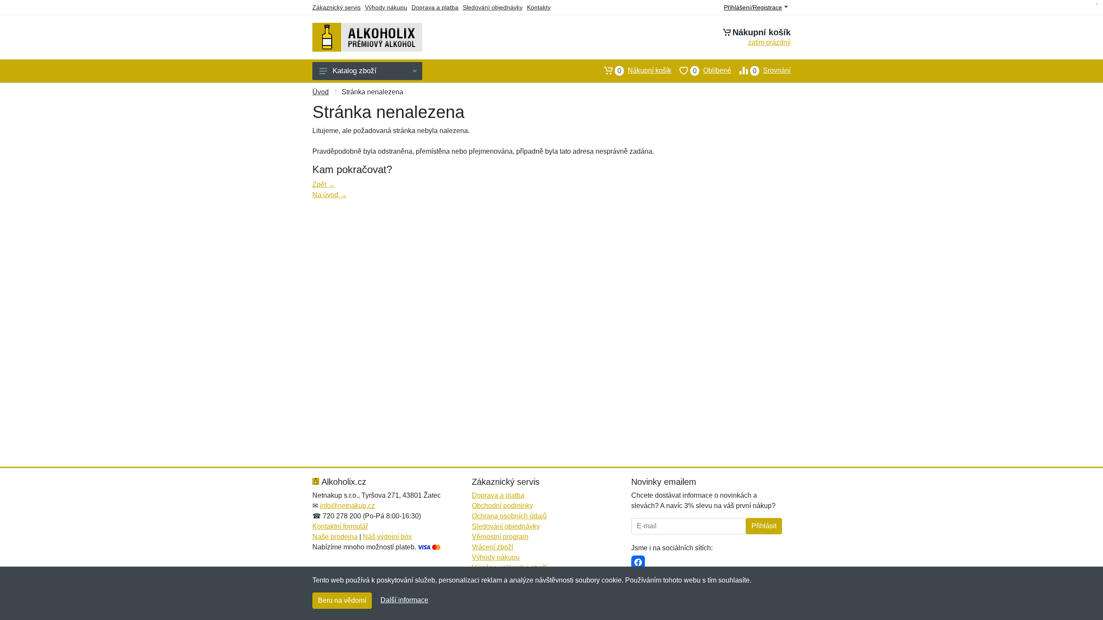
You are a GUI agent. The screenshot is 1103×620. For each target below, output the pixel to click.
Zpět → (323, 184)
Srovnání (772, 70)
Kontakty (539, 7)
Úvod (320, 92)
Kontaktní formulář (340, 526)
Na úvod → (329, 194)
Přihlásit (763, 526)
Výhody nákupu (386, 7)
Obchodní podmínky (502, 505)
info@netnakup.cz (347, 505)
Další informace (404, 600)
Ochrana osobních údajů (509, 516)
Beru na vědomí (342, 600)
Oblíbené (712, 70)
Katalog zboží (355, 71)
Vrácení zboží (492, 547)
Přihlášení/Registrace (753, 7)
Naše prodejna (335, 536)
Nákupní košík (644, 70)
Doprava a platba (434, 7)
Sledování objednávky (493, 7)
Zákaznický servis (336, 7)
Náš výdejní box (387, 536)
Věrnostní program (500, 536)
